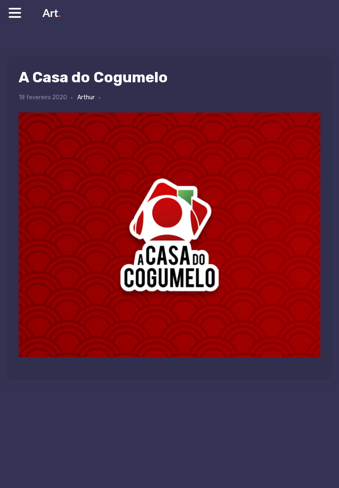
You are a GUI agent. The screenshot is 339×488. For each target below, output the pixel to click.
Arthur (86, 97)
